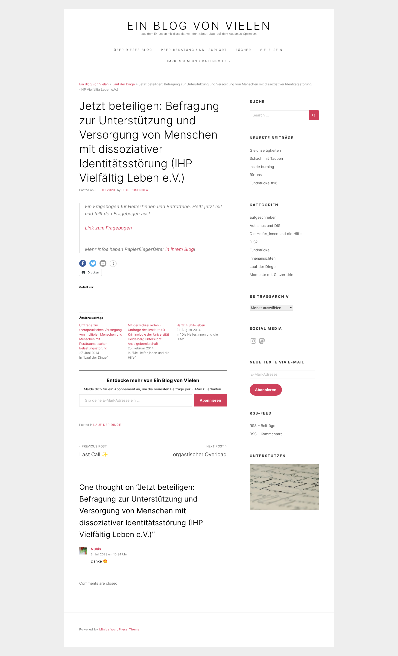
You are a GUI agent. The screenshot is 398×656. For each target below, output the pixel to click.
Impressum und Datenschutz (199, 61)
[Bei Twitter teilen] (92, 263)
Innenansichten (262, 258)
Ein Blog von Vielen (199, 25)
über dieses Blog (133, 50)
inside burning (262, 166)
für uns (256, 174)
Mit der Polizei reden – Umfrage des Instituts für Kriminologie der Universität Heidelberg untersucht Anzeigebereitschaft (148, 334)
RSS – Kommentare (266, 434)
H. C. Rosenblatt (136, 190)
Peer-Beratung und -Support (194, 50)
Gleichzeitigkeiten (265, 150)
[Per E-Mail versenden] (103, 263)
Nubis (96, 549)
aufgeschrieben (263, 217)
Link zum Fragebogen (108, 228)
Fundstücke (259, 250)
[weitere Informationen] (113, 264)
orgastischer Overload (200, 450)
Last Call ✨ (93, 450)
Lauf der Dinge (107, 425)
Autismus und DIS (265, 225)
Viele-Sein (271, 50)
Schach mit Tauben (266, 158)
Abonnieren (210, 400)
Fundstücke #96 (264, 183)
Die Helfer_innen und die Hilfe (275, 233)
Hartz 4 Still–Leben (190, 325)
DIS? (254, 242)
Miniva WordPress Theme (119, 629)
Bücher (243, 50)
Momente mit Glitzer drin (271, 274)
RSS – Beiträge (262, 425)
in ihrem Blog (179, 249)
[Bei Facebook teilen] (82, 263)
